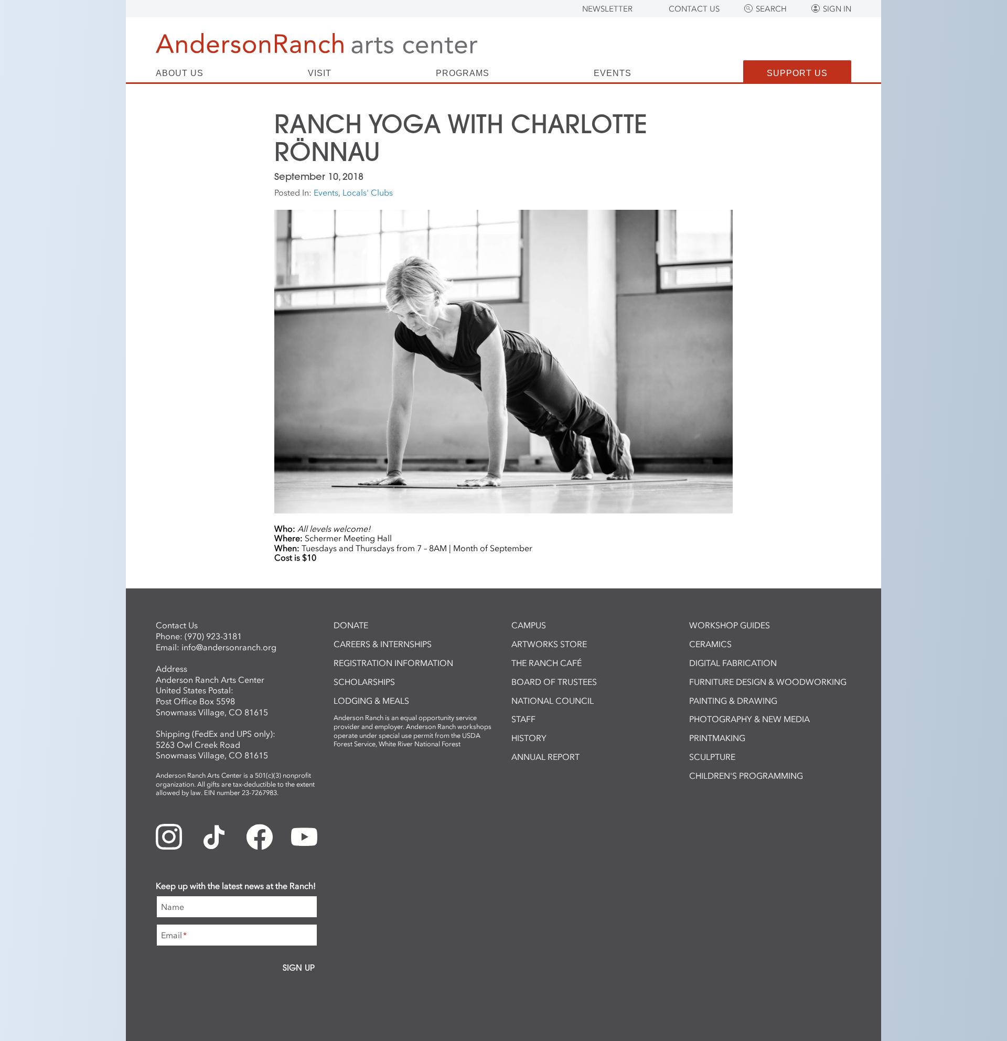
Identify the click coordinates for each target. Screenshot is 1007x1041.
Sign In (837, 9)
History (529, 738)
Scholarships (364, 682)
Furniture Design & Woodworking (768, 682)
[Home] (316, 43)
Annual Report (545, 757)
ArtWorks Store (549, 644)
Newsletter (607, 9)
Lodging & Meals (371, 700)
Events (612, 73)
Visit (319, 73)
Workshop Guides (729, 625)
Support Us (797, 73)
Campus (528, 625)
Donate (351, 625)
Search (771, 9)
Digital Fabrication (733, 663)
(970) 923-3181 (213, 636)
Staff (523, 719)
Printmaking (717, 738)
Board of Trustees (554, 682)
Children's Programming (746, 775)
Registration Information (393, 663)
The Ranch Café (546, 663)
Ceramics (710, 644)
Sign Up (299, 967)
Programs (462, 73)
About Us (179, 73)
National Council (552, 700)
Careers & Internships (383, 644)
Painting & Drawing (733, 700)
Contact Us (694, 9)
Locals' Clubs (367, 192)
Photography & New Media (749, 719)
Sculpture (712, 757)
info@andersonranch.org (228, 647)
